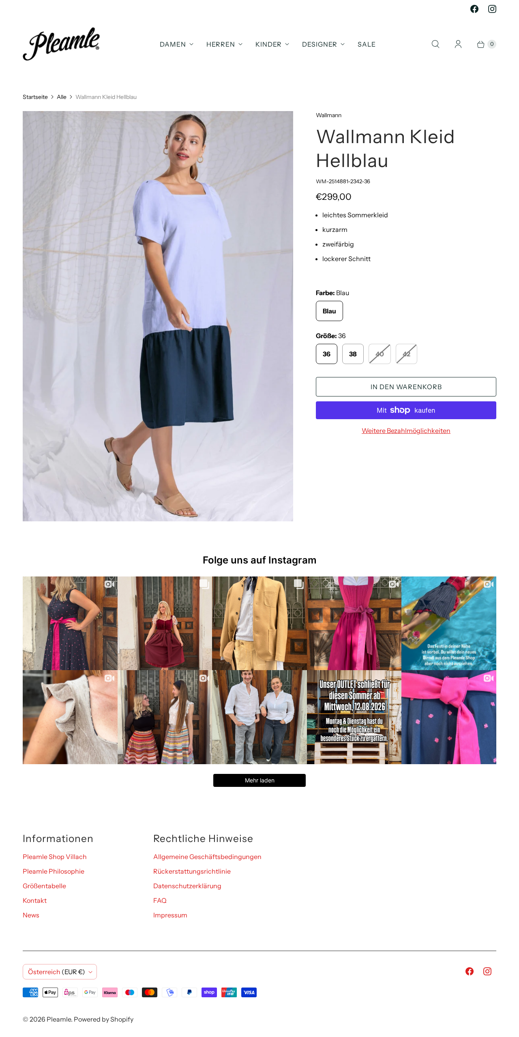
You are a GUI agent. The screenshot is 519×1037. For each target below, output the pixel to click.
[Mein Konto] (458, 44)
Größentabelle (44, 886)
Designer (319, 44)
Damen (173, 44)
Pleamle (59, 1019)
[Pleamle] (61, 44)
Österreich (56, 972)
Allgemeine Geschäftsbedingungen (207, 857)
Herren (220, 44)
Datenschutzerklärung (187, 886)
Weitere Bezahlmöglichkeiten (406, 430)
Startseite (35, 97)
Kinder (268, 44)
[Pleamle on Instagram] (492, 9)
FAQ (160, 900)
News (31, 915)
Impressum (170, 915)
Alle (61, 97)
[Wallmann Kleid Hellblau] (158, 316)
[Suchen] (435, 44)
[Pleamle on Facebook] (474, 9)
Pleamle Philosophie (53, 871)
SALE (367, 44)
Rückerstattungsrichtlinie (192, 871)
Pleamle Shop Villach (55, 857)
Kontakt (35, 900)
